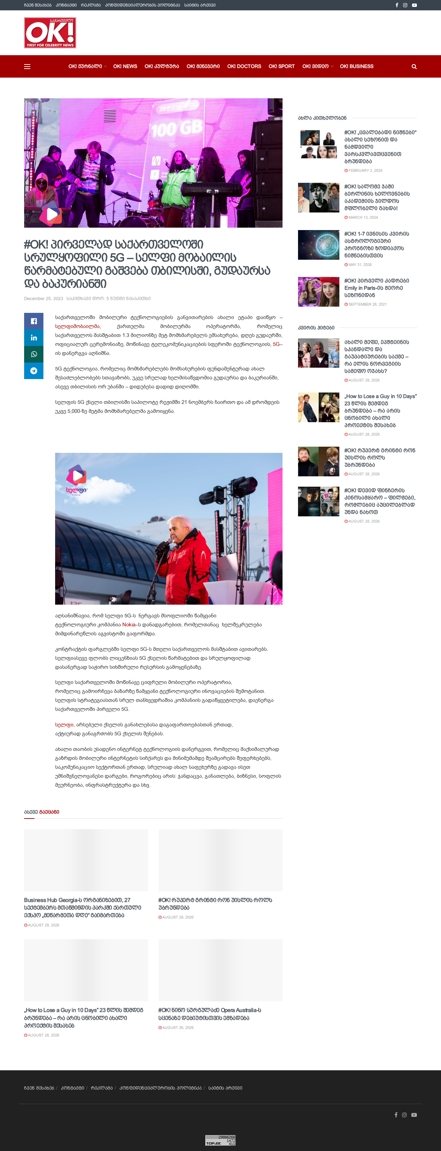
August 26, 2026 (178, 1027)
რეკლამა (91, 5)
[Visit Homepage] (50, 32)
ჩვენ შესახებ (38, 5)
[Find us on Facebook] (397, 5)
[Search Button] (414, 66)
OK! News (125, 66)
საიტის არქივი (200, 5)
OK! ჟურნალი (85, 66)
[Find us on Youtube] (414, 5)
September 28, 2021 (367, 304)
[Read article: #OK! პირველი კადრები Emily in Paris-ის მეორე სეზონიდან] (318, 292)
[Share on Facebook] (33, 321)
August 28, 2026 (178, 917)
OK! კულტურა (162, 66)
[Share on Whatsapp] (33, 354)
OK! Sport (282, 66)
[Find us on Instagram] (405, 5)
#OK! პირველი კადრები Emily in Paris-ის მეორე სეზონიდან (377, 288)
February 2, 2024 (365, 170)
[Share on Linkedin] (33, 337)
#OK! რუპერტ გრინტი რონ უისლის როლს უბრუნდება (380, 457)
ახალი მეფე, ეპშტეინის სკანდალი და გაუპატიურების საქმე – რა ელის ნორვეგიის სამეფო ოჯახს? (377, 356)
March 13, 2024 (363, 217)
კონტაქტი (66, 5)
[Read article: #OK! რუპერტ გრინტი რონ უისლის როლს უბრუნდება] (220, 860)
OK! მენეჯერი (203, 66)
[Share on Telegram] (33, 371)
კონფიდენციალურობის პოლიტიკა (142, 5)
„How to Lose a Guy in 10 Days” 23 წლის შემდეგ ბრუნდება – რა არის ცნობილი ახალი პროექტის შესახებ (83, 1018)
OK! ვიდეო (315, 66)
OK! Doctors (244, 66)
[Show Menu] (27, 66)
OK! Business (356, 66)
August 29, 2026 (43, 925)
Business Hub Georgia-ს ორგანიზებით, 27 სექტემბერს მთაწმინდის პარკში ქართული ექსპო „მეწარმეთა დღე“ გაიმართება (82, 908)
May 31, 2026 (360, 264)
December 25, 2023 (43, 298)
